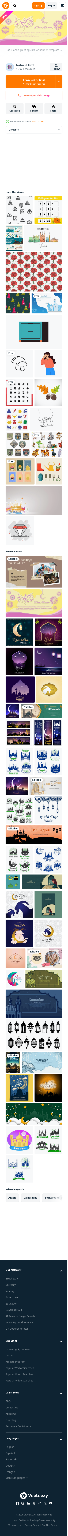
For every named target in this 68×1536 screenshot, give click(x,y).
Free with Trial (34, 81)
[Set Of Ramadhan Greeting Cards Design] (20, 605)
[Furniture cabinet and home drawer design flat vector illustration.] (33, 381)
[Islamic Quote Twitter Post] (23, 1378)
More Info (14, 128)
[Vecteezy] (5, 5)
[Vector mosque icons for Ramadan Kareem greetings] (19, 1037)
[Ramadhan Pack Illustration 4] (42, 1215)
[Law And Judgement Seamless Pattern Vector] (19, 209)
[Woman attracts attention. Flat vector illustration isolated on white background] (19, 442)
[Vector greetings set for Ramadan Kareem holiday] (19, 1192)
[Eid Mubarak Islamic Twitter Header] (26, 957)
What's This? (38, 121)
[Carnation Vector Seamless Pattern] (33, 299)
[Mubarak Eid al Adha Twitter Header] (33, 1168)
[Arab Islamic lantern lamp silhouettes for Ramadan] (33, 1455)
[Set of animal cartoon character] (21, 578)
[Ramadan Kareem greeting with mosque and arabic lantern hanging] (19, 880)
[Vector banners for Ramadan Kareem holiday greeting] (20, 1008)
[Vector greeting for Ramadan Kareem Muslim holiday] (40, 930)
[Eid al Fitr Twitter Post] (22, 1090)
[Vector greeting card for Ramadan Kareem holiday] (46, 1061)
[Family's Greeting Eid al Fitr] (33, 733)
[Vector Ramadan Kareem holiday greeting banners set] (19, 979)
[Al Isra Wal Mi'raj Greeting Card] (13, 1482)
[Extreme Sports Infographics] (43, 236)
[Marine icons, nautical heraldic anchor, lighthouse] (18, 551)
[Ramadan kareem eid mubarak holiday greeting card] (20, 909)
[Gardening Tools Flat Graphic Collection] (19, 633)
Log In (51, 5)
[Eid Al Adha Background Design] (19, 936)
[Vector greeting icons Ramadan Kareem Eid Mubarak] (19, 1221)
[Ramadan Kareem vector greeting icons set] (19, 1114)
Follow (56, 68)
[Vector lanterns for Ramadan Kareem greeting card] (19, 1143)
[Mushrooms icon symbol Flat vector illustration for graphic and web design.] (19, 413)
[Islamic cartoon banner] (24, 1399)
